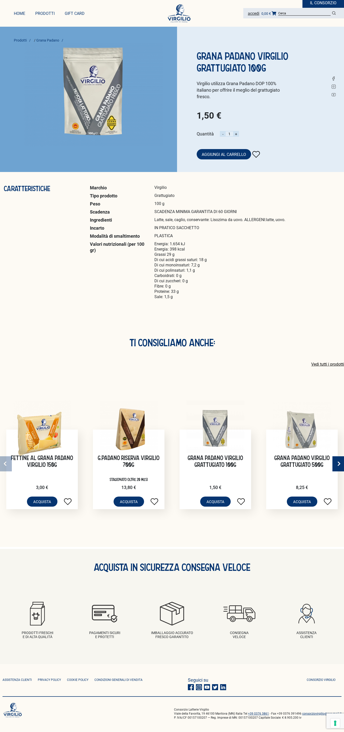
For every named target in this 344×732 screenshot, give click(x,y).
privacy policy (49, 680)
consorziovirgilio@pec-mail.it (321, 713)
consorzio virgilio (321, 680)
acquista (42, 501)
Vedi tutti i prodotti (327, 364)
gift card (75, 13)
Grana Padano (47, 40)
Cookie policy (77, 680)
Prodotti (20, 40)
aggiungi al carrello (224, 154)
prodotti (45, 13)
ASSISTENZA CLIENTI (17, 680)
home (19, 13)
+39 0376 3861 (258, 713)
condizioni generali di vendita (118, 680)
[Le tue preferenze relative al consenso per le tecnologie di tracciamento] (335, 723)
